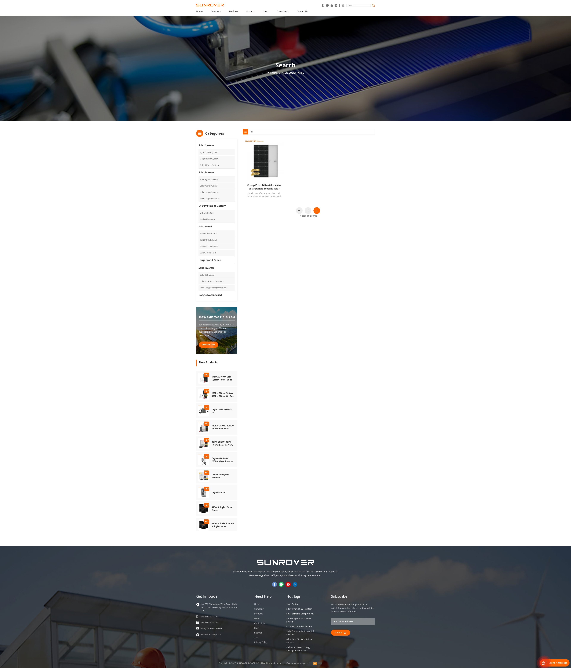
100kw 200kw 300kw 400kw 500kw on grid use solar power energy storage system (223, 395)
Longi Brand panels (210, 260)
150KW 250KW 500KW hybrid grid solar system (223, 427)
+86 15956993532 (209, 616)
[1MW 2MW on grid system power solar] (203, 378)
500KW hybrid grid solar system (298, 620)
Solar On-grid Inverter (209, 192)
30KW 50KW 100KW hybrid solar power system (222, 443)
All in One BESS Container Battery (299, 641)
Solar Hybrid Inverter (209, 179)
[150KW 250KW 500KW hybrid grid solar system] (203, 427)
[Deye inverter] (203, 492)
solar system (292, 604)
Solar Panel (205, 226)
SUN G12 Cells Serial (208, 233)
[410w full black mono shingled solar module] (203, 524)
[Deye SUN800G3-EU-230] (203, 410)
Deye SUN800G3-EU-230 (222, 411)
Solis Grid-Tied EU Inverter (211, 281)
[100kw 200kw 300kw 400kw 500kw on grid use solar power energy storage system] (203, 394)
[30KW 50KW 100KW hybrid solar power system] (203, 443)
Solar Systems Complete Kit (300, 613)
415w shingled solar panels (222, 509)
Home (199, 11)
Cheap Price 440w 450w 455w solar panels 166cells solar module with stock (264, 186)
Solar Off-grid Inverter (209, 198)
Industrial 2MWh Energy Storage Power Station (298, 649)
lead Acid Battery (207, 219)
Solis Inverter (206, 268)
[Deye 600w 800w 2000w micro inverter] (203, 459)
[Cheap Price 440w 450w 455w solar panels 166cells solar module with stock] (264, 160)
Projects (250, 11)
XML (256, 637)
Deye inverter (219, 492)
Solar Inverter (207, 172)
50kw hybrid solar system (299, 608)
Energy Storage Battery (212, 205)
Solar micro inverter (208, 185)
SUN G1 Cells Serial (208, 252)
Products (233, 11)
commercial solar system (299, 626)
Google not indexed (210, 295)
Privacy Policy (261, 642)
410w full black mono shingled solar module (223, 525)
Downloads (282, 11)
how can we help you (217, 316)
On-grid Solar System (209, 158)
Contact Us (302, 11)
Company (216, 11)
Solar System (206, 145)
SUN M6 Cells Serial (208, 240)
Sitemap (258, 632)
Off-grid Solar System (209, 165)
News (266, 11)
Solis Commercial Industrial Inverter (300, 633)
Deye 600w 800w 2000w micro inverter (222, 460)
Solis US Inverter (207, 275)
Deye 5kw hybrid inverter (220, 476)
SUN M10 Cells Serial (209, 246)
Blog (256, 628)
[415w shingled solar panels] (203, 508)
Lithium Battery (207, 213)
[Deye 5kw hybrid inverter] (203, 475)
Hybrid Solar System (209, 152)
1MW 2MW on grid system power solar (222, 378)
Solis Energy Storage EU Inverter (214, 287)
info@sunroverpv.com (211, 628)
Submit (338, 632)
